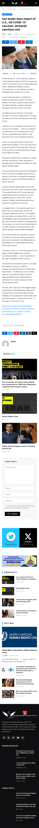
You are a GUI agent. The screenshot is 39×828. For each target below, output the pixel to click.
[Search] (36, 3)
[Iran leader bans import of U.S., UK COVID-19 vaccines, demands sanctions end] (19, 57)
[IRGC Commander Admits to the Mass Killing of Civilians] (8, 694)
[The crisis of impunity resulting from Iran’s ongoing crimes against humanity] (8, 818)
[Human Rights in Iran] (19, 403)
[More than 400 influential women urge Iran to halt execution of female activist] (8, 683)
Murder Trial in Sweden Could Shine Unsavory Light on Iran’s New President (26, 776)
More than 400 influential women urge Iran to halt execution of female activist (25, 682)
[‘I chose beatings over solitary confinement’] (8, 766)
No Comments (14, 37)
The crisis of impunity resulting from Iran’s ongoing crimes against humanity (26, 817)
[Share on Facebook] (5, 42)
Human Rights (7, 14)
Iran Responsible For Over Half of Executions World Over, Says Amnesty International (26, 806)
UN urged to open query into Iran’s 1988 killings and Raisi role (25, 753)
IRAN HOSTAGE (19, 325)
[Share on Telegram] (29, 42)
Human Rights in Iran (10, 416)
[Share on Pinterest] (21, 42)
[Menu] (3, 3)
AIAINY (10, 34)
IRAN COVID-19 (7, 325)
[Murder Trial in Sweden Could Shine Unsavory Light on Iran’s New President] (8, 777)
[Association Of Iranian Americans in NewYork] (19, 3)
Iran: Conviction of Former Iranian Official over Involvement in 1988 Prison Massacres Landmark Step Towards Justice (19, 384)
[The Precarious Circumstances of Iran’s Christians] (8, 614)
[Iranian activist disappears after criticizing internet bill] (19, 433)
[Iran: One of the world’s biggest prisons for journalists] (8, 796)
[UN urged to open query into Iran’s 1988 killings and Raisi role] (8, 754)
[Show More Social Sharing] (35, 42)
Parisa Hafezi (20, 73)
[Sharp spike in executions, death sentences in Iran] (19, 637)
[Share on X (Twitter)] (13, 42)
